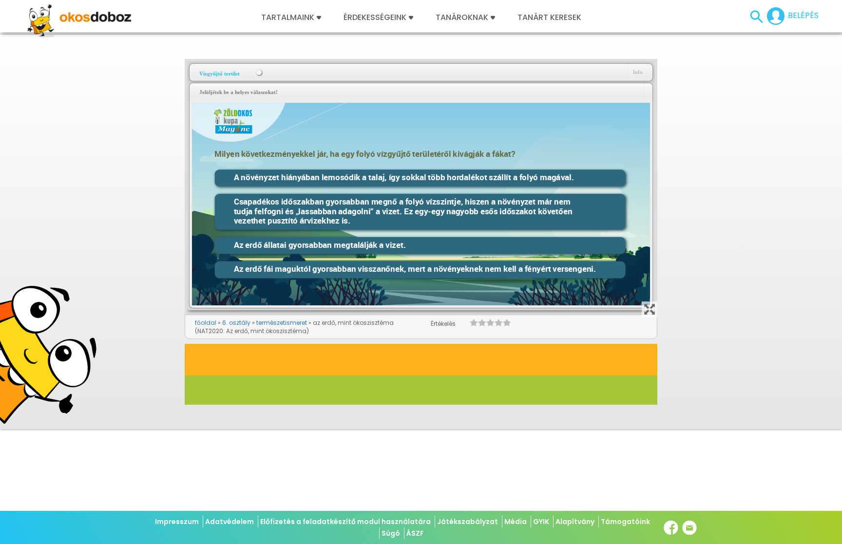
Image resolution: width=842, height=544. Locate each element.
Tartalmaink (287, 17)
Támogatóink (625, 521)
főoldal (205, 323)
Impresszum (177, 521)
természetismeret (281, 323)
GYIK (541, 521)
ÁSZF (415, 533)
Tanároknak (462, 17)
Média (515, 521)
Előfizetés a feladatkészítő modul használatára (345, 521)
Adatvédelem (229, 521)
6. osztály (236, 323)
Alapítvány (574, 521)
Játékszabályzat (467, 521)
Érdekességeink (376, 17)
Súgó (391, 533)
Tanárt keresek (549, 17)
